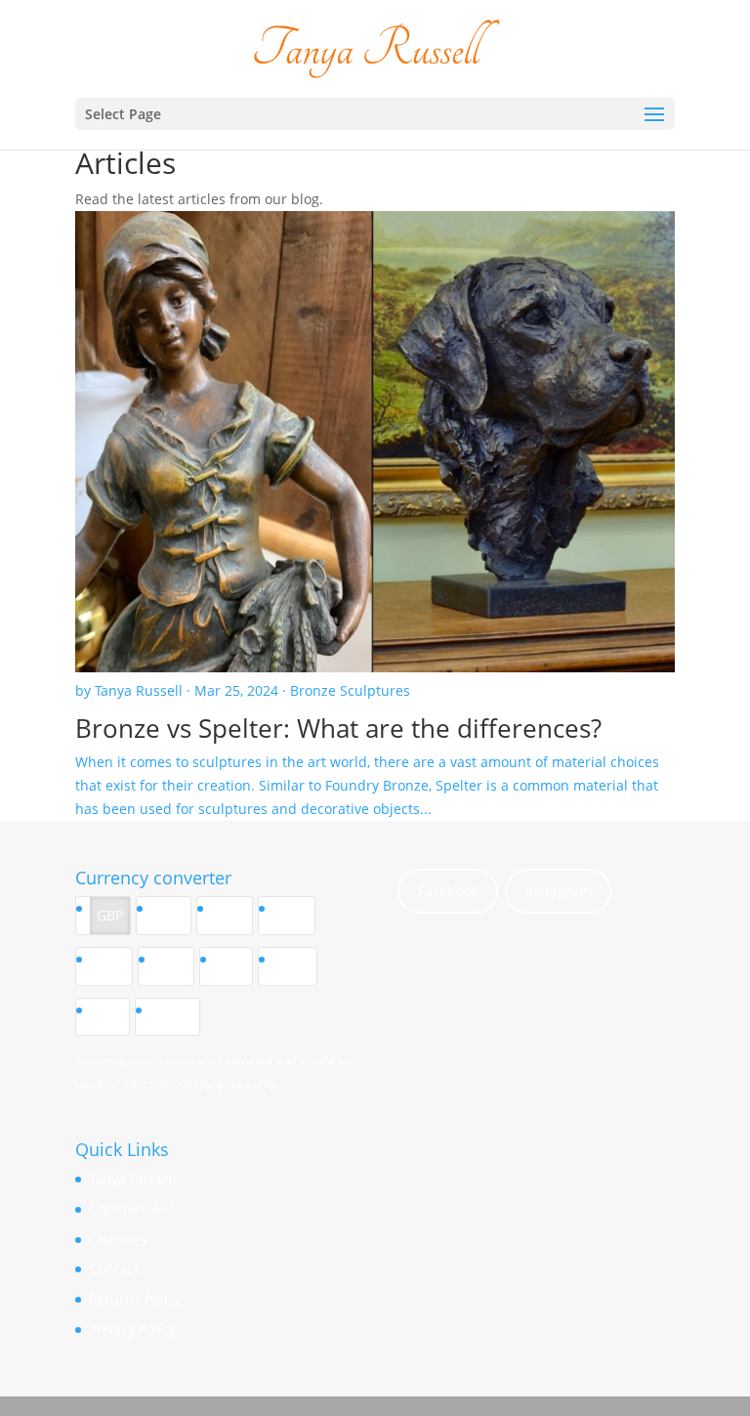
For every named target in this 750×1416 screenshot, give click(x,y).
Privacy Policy (132, 1329)
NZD (111, 966)
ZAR (109, 1017)
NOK (294, 966)
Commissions (132, 1209)
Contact (114, 1269)
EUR (170, 915)
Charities (118, 1239)
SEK (233, 966)
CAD (173, 966)
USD (231, 915)
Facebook (448, 890)
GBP (110, 915)
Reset (174, 1017)
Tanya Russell (133, 1179)
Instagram (558, 890)
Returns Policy (135, 1299)
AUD (293, 915)
